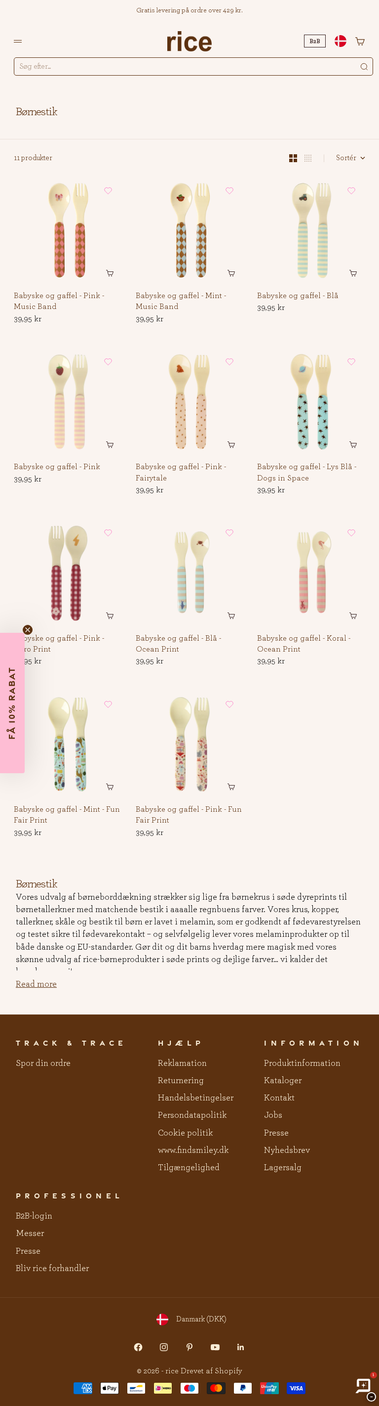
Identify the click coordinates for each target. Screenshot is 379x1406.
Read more (36, 984)
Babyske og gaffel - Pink (57, 467)
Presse (276, 1133)
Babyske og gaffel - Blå (298, 296)
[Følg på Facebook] (138, 1347)
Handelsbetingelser (195, 1098)
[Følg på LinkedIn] (241, 1347)
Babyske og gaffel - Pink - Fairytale (181, 473)
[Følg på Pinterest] (189, 1347)
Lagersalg (283, 1167)
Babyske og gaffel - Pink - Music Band (59, 301)
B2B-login (34, 1216)
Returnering (181, 1080)
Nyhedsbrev (287, 1150)
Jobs (273, 1115)
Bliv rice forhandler (52, 1268)
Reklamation (182, 1063)
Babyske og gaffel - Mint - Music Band (181, 301)
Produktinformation (302, 1063)
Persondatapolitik (192, 1115)
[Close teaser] (28, 630)
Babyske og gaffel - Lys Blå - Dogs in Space (306, 473)
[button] (108, 191)
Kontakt (279, 1098)
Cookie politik (185, 1133)
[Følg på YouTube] (215, 1347)
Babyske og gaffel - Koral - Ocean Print (303, 644)
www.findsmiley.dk (193, 1150)
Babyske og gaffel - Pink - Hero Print (59, 644)
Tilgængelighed (189, 1167)
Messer (30, 1233)
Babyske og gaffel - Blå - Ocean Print (178, 644)
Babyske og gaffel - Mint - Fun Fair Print (67, 815)
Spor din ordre (43, 1063)
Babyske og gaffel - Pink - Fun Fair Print (189, 815)
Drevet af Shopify (211, 1371)
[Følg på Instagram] (164, 1347)
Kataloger (283, 1080)
